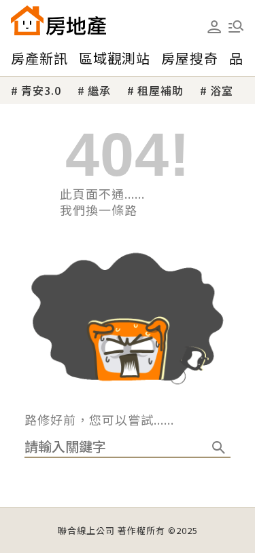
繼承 (99, 90)
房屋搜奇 (189, 58)
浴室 (221, 90)
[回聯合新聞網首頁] (27, 20)
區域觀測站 (114, 58)
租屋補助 (160, 90)
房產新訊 (39, 58)
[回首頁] (58, 20)
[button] (236, 26)
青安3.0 (41, 90)
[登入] (214, 27)
